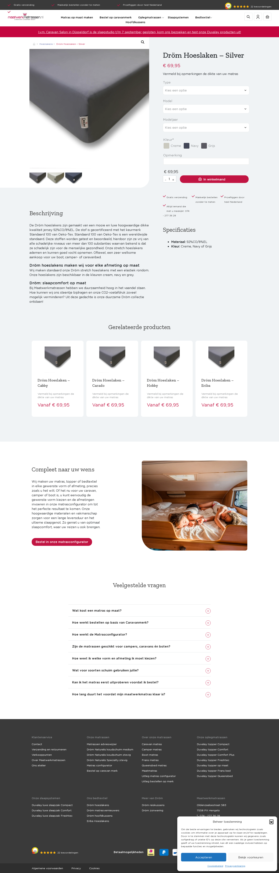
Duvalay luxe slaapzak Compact (52, 805)
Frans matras (150, 760)
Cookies (94, 868)
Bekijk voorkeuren (250, 857)
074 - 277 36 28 (209, 815)
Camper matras (152, 749)
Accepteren (203, 857)
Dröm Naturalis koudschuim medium (110, 749)
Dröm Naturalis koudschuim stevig (109, 754)
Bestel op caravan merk (102, 770)
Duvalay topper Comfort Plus (215, 754)
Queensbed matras (154, 765)
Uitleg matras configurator (159, 776)
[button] (271, 821)
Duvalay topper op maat (212, 765)
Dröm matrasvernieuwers (103, 810)
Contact (37, 744)
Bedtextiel (202, 17)
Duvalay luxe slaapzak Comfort (52, 810)
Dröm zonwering (152, 810)
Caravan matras (152, 744)
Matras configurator (99, 765)
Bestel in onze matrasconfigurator (62, 542)
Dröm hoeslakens (98, 805)
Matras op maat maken (77, 17)
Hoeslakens (46, 44)
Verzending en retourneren (49, 749)
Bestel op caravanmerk (116, 17)
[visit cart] (267, 16)
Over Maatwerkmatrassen (48, 760)
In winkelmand (214, 179)
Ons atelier (39, 765)
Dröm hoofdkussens (100, 815)
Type (167, 82)
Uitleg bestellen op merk (158, 781)
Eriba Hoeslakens (98, 821)
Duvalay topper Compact (213, 744)
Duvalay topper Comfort (212, 749)
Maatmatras (149, 770)
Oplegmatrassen (149, 17)
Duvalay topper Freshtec (213, 760)
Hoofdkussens (135, 22)
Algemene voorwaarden (47, 868)
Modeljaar (170, 119)
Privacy (76, 868)
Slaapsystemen (178, 17)
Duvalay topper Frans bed (214, 770)
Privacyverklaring (235, 865)
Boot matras (150, 754)
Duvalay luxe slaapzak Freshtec (52, 815)
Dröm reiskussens (153, 805)
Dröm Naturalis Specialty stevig (107, 760)
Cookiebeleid (215, 865)
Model (167, 101)
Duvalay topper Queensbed (215, 776)
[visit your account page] (257, 16)
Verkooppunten (42, 754)
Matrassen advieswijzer (102, 744)
